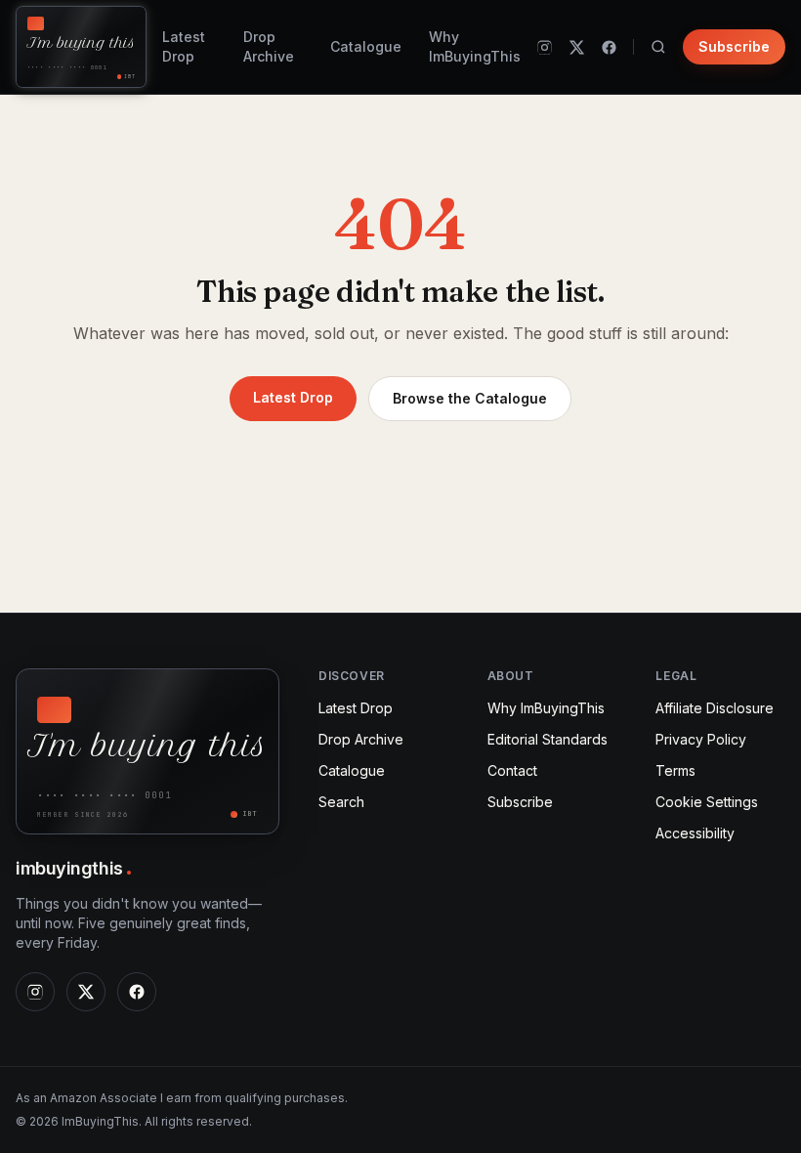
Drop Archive (268, 46)
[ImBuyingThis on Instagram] (544, 47)
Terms (675, 770)
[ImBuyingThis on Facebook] (609, 47)
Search (341, 801)
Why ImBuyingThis (475, 46)
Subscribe (734, 46)
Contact (512, 770)
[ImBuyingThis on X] (577, 47)
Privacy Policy (700, 739)
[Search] (658, 47)
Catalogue (365, 46)
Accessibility (695, 833)
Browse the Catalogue (470, 398)
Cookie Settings (706, 801)
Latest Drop (183, 46)
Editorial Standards (547, 739)
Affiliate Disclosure (714, 708)
